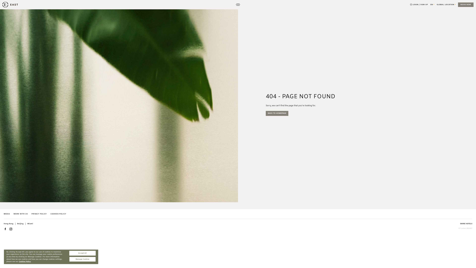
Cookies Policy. (25, 262)
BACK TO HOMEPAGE (277, 113)
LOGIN (415, 5)
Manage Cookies (82, 259)
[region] (51, 257)
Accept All (82, 253)
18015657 (469, 228)
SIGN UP (424, 5)
